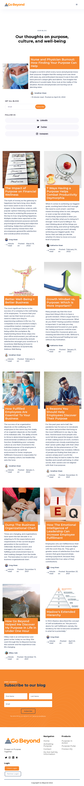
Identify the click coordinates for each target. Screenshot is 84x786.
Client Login (12, 768)
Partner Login (13, 774)
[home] (14, 5)
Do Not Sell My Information (51, 753)
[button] (77, 5)
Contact (47, 749)
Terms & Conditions (39, 716)
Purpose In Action (67, 742)
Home (46, 741)
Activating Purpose (48, 745)
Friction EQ (67, 749)
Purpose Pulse (69, 746)
